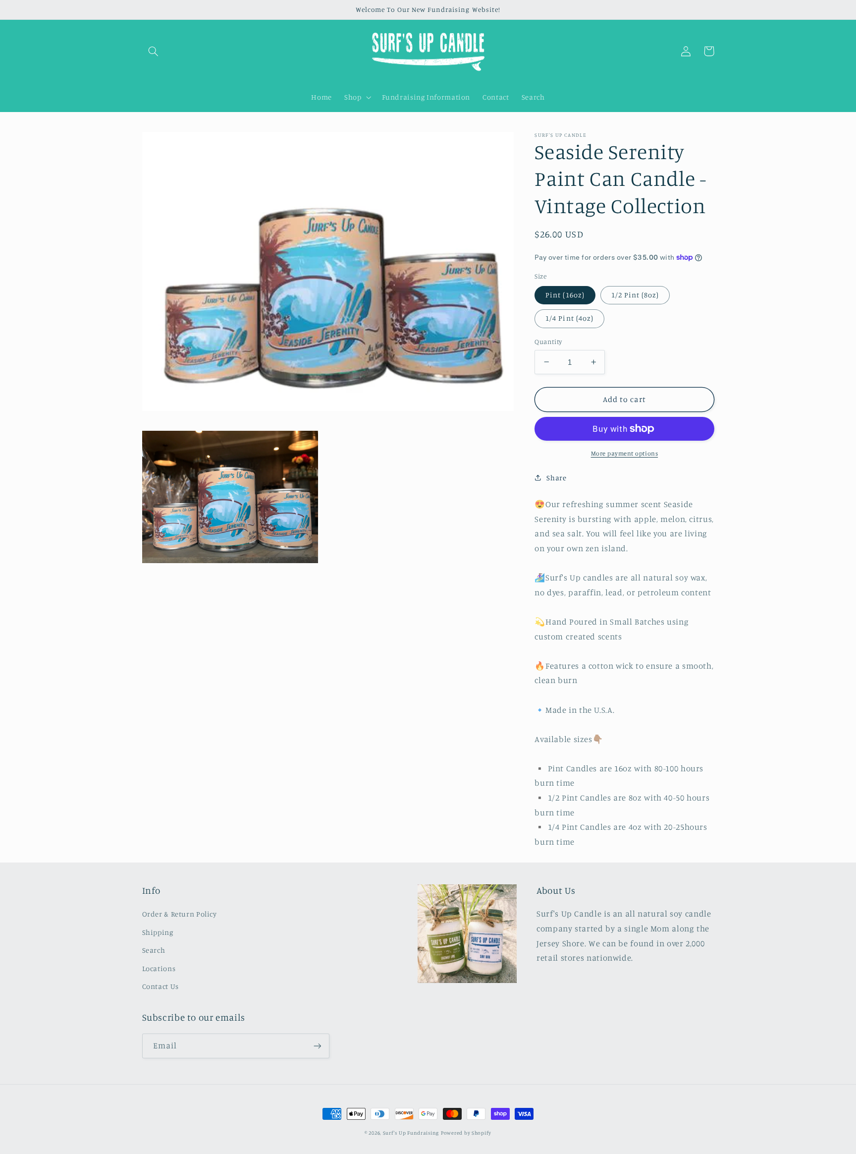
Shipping (157, 932)
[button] (153, 51)
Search (153, 950)
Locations (159, 968)
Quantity (548, 342)
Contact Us (160, 986)
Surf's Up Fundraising (411, 1133)
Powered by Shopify (466, 1133)
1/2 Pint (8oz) (635, 294)
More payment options (624, 453)
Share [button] (556, 477)
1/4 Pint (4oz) (569, 318)
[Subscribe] (317, 1046)
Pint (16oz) (565, 294)
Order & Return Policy (179, 914)
